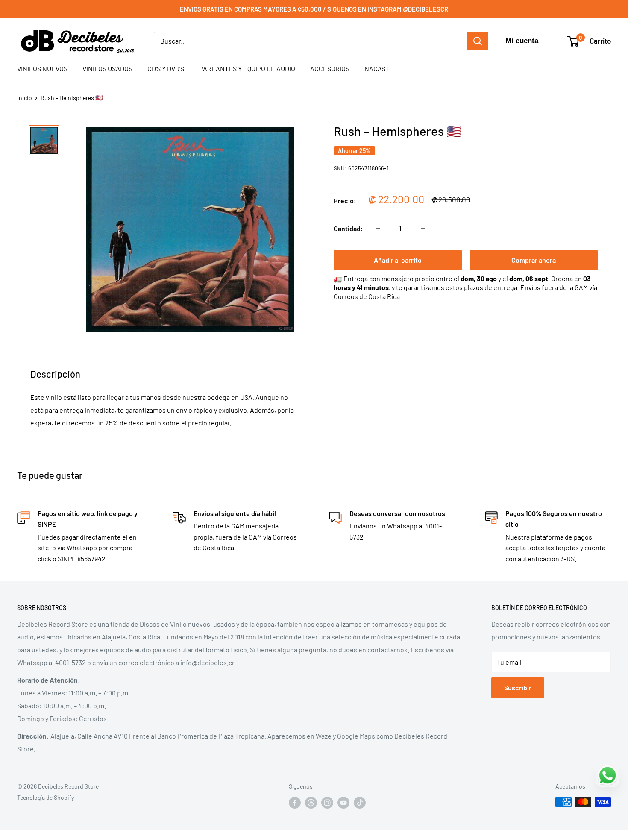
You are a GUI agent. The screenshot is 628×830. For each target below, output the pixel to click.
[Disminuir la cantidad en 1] (378, 228)
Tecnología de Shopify (45, 797)
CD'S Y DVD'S (165, 69)
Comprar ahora (533, 259)
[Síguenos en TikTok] (360, 803)
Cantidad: (348, 228)
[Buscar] (477, 41)
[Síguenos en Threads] (311, 803)
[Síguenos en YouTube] (343, 803)
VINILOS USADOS (107, 69)
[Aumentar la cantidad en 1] (423, 228)
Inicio (24, 97)
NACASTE (378, 69)
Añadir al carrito (398, 259)
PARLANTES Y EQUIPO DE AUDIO (247, 69)
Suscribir (517, 687)
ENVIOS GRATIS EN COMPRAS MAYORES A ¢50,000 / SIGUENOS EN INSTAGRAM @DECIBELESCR (314, 9)
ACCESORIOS (329, 69)
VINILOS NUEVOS (42, 69)
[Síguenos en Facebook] (295, 803)
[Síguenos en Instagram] (327, 803)
